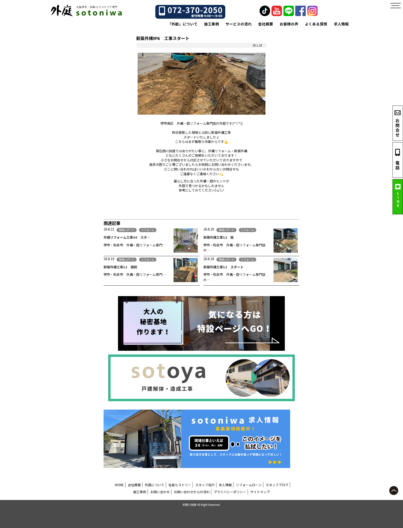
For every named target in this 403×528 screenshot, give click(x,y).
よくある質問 (316, 24)
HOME (119, 484)
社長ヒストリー (179, 484)
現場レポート (126, 230)
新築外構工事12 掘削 (120, 267)
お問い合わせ (160, 491)
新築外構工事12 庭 (218, 237)
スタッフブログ (277, 484)
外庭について (154, 484)
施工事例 (211, 24)
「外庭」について (183, 24)
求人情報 (341, 24)
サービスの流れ (239, 24)
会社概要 (265, 24)
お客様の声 (289, 24)
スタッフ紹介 (205, 484)
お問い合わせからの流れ (192, 491)
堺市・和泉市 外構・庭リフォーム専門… (135, 245)
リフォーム (147, 230)
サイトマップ (260, 491)
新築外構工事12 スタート (223, 267)
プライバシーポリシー (230, 491)
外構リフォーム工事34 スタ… (127, 237)
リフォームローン (249, 484)
